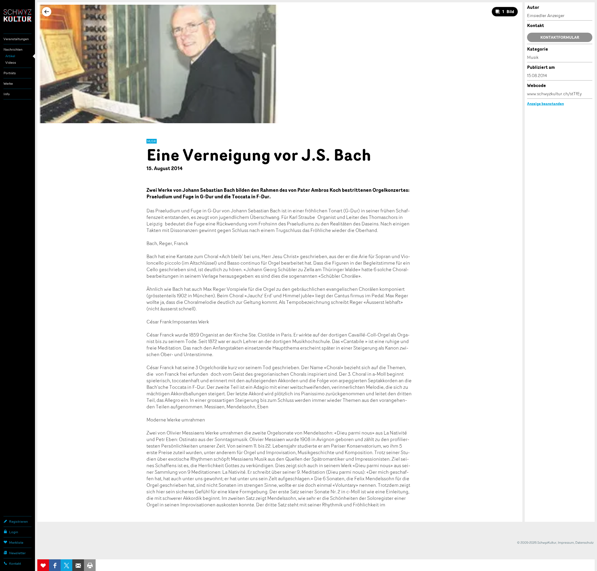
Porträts (9, 72)
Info (6, 93)
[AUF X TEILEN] (66, 565)
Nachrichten (12, 49)
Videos (10, 62)
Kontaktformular (559, 37)
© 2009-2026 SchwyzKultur (536, 542)
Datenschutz (584, 542)
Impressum (566, 542)
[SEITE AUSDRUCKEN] (90, 565)
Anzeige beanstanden (545, 103)
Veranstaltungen (16, 38)
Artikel (10, 55)
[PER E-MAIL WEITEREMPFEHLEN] (78, 565)
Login (13, 531)
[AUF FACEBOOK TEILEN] (55, 565)
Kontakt (15, 563)
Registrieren (18, 521)
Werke (8, 83)
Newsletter (17, 552)
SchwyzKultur (17, 15)
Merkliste (16, 542)
